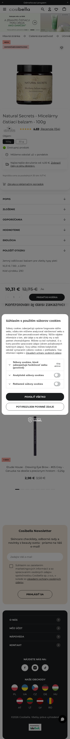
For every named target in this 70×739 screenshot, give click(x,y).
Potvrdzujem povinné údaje (35, 406)
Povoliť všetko (35, 396)
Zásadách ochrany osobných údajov (43, 353)
